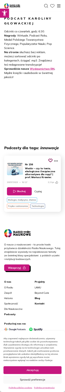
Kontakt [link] (40, 303)
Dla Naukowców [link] (13, 308)
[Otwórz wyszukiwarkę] (46, 6)
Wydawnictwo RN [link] (42, 68)
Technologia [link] (38, 206)
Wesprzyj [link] (14, 267)
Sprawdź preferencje (32, 379)
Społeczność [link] (11, 303)
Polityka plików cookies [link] (20, 387)
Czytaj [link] (38, 191)
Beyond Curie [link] (42, 292)
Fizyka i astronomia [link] (18, 206)
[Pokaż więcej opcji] (56, 161)
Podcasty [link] (10, 314)
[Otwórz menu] (59, 6)
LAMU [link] (38, 287)
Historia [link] (8, 298)
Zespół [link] (7, 292)
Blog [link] (37, 298)
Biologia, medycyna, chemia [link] (22, 200)
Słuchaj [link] (21, 191)
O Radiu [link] (8, 287)
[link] (4, 13)
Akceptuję (33, 370)
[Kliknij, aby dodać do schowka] (50, 160)
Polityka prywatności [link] (44, 387)
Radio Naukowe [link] (10, 6)
